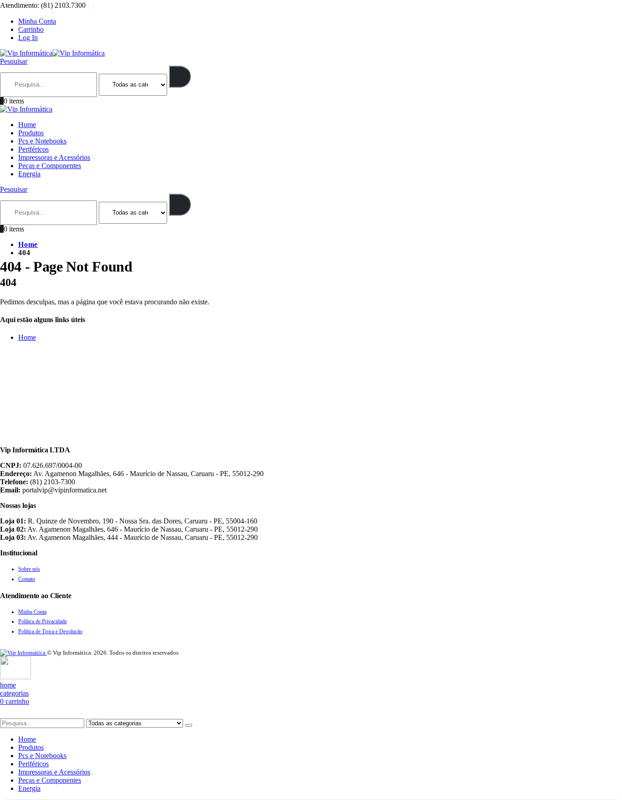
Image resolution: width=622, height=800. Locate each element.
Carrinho (31, 29)
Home (27, 124)
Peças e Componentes (49, 165)
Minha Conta (37, 21)
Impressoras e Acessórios (54, 157)
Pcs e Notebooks (42, 141)
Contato (26, 579)
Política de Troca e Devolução (50, 631)
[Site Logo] (52, 53)
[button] (13, 61)
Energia (29, 174)
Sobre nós (29, 569)
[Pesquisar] (180, 76)
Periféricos (33, 149)
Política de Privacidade (42, 621)
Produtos (31, 133)
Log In (28, 37)
